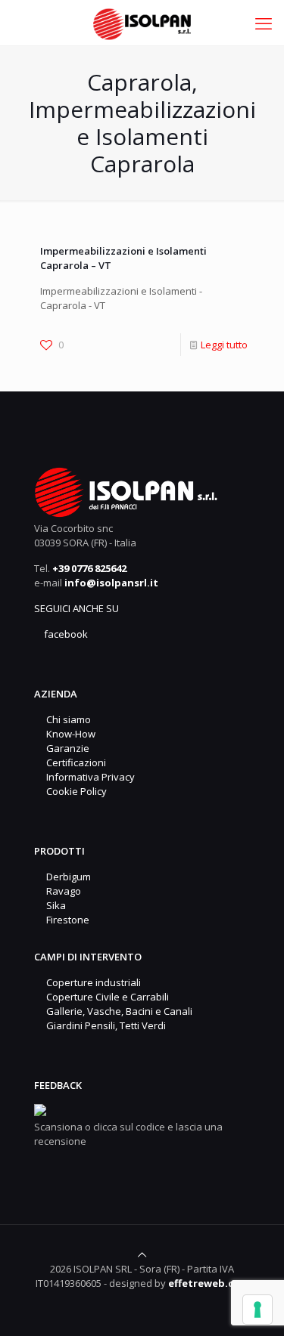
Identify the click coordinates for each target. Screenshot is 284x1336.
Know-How (68, 734)
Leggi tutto (224, 344)
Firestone (65, 919)
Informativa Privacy (88, 777)
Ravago (61, 891)
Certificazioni (74, 762)
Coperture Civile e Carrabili (105, 997)
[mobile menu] (263, 23)
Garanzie (65, 748)
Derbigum (66, 876)
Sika (54, 905)
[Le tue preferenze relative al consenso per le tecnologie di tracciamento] (257, 1309)
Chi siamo (66, 719)
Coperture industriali (91, 982)
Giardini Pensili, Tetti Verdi (104, 1025)
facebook (65, 634)
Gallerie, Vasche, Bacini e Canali (117, 1011)
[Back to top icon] (142, 1254)
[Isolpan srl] (142, 23)
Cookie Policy (74, 791)
